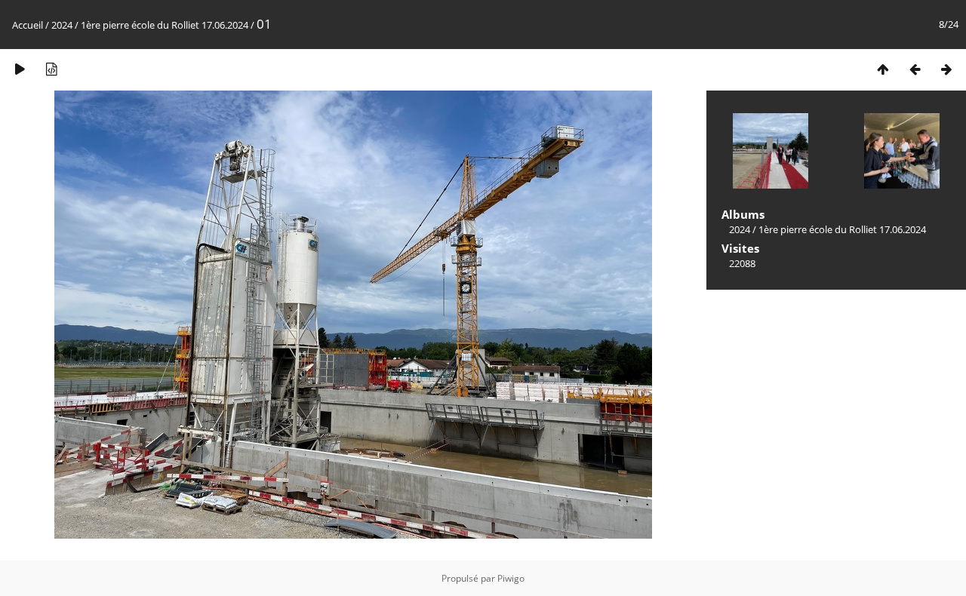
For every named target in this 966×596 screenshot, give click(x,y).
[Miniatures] (883, 69)
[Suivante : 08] (946, 69)
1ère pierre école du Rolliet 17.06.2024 (164, 25)
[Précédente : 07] (915, 69)
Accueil (27, 25)
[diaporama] (19, 69)
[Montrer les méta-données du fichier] (51, 69)
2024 (61, 25)
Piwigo (511, 578)
